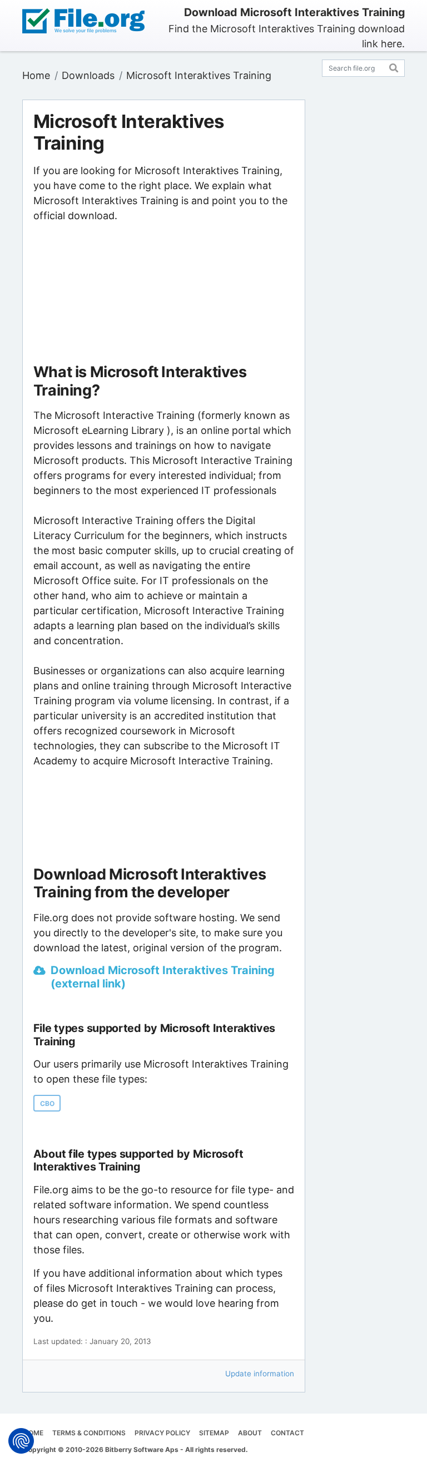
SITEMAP (214, 1433)
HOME (33, 1433)
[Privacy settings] (21, 1441)
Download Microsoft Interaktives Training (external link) (163, 977)
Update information (259, 1373)
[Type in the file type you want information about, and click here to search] (394, 66)
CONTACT (287, 1433)
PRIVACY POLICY (162, 1433)
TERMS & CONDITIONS (89, 1433)
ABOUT (250, 1433)
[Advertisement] (163, 293)
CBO (47, 1103)
